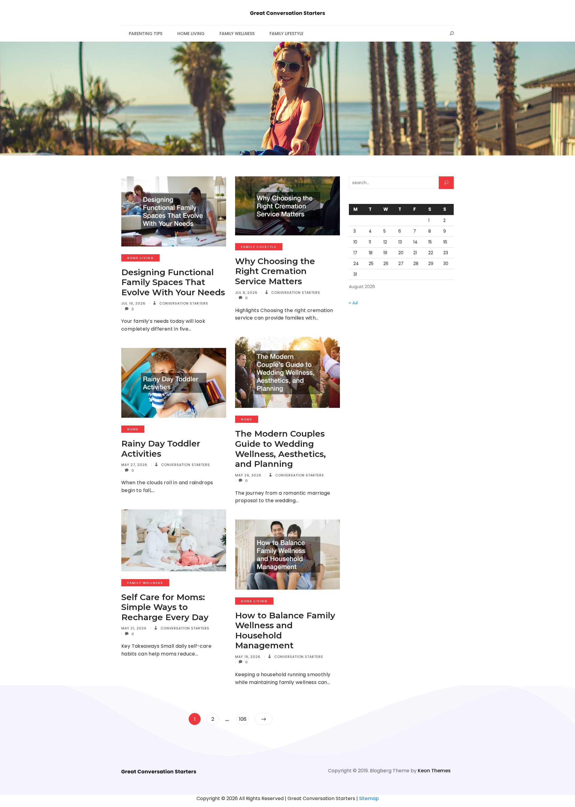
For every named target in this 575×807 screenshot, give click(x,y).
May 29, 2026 (248, 475)
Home (246, 419)
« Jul (353, 303)
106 (244, 719)
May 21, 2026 (134, 628)
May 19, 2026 (248, 656)
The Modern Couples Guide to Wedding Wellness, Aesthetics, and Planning (280, 449)
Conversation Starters (183, 303)
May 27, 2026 (134, 464)
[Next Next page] (264, 719)
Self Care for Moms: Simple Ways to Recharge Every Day (164, 607)
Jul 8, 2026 (246, 292)
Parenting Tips (145, 34)
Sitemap (369, 798)
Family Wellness (237, 34)
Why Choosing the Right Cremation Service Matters (275, 271)
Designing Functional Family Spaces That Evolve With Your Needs (173, 282)
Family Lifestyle (286, 34)
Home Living (191, 34)
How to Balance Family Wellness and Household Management (285, 630)
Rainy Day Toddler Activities (160, 448)
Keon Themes (434, 770)
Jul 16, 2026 (133, 303)
